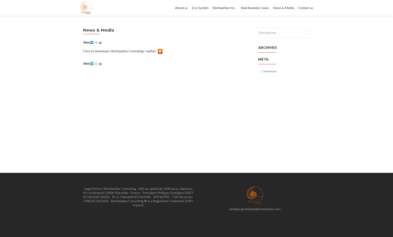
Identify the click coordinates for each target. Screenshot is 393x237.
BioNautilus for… (225, 8)
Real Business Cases (255, 8)
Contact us (305, 8)
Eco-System (200, 8)
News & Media (283, 8)
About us (181, 8)
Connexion (269, 71)
